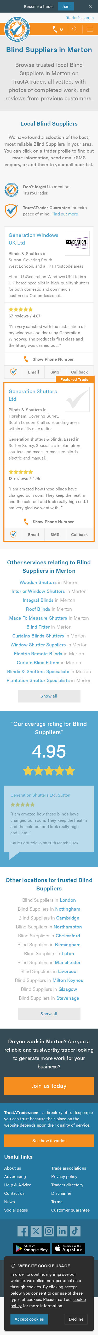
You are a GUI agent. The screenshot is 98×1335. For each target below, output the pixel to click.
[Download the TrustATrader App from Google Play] (31, 1248)
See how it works (48, 1140)
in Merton (49, 582)
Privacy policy (64, 1176)
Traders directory (67, 1185)
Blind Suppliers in (49, 899)
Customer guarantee (70, 1210)
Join (64, 6)
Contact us (14, 1193)
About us (12, 1168)
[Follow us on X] (36, 1231)
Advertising (15, 1176)
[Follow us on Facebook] (23, 1231)
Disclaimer (61, 1193)
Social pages (16, 1210)
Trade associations (69, 1168)
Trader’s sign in (80, 17)
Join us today (49, 1085)
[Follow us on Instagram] (49, 1231)
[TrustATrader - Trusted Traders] (17, 25)
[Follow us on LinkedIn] (62, 1231)
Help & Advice (17, 1185)
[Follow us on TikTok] (75, 1231)
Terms (57, 1201)
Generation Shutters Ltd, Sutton (40, 802)
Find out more (64, 214)
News (9, 1201)
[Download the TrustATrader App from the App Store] (68, 1248)
